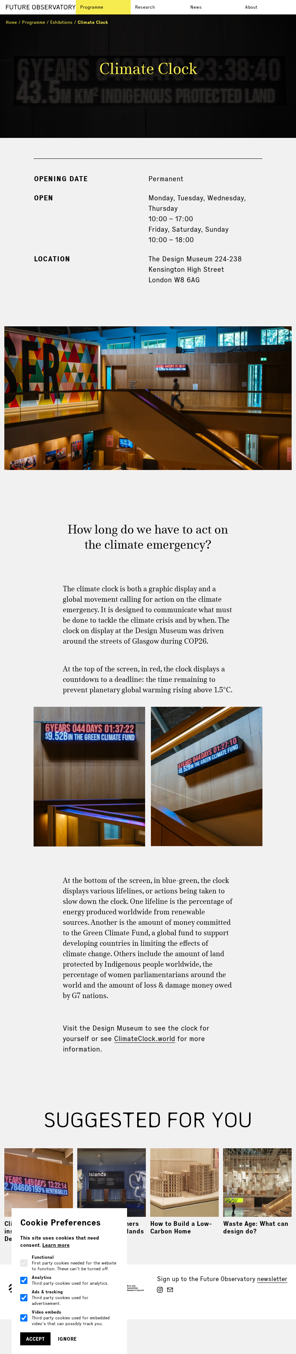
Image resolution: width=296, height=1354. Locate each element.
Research (145, 7)
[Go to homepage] (41, 7)
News (196, 7)
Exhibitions (61, 22)
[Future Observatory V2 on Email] (170, 1289)
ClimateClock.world (144, 1038)
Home (11, 22)
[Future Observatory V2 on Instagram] (160, 1289)
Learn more (56, 1245)
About (251, 7)
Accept (35, 1339)
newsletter (272, 1279)
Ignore (67, 1339)
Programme (91, 7)
